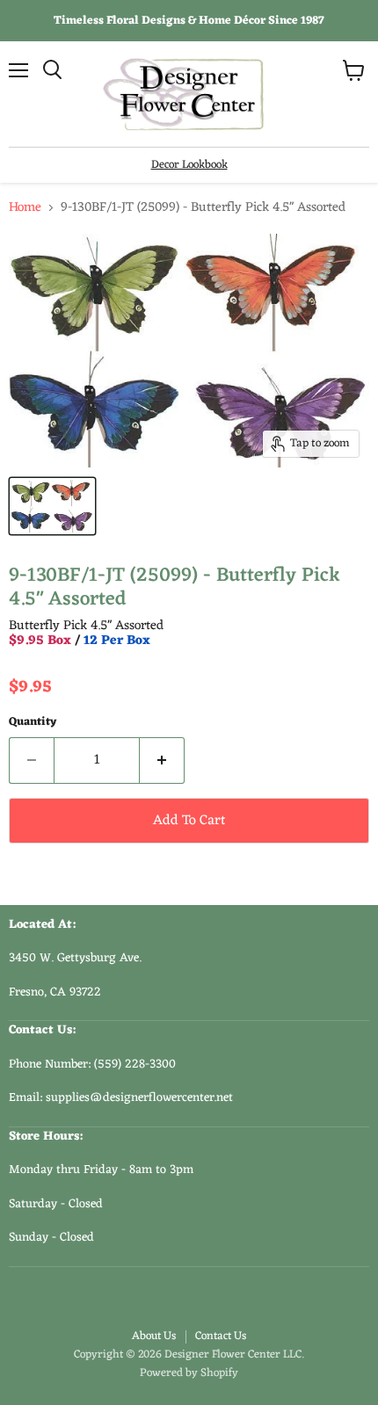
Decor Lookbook (189, 165)
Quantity (32, 721)
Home (25, 207)
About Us (154, 1336)
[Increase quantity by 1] (162, 760)
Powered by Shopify (189, 1373)
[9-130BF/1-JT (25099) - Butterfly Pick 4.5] (52, 506)
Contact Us (220, 1336)
